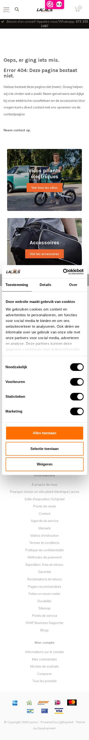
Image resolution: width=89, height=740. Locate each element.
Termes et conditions (44, 543)
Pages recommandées (44, 586)
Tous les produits (45, 681)
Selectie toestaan (44, 449)
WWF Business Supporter (45, 623)
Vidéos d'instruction (44, 535)
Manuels (44, 528)
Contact (44, 513)
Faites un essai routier (45, 594)
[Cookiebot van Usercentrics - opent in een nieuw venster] (63, 272)
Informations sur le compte (44, 652)
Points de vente (44, 506)
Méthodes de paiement (44, 557)
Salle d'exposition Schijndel (44, 499)
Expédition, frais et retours (44, 564)
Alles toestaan (44, 433)
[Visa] (59, 710)
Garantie (44, 572)
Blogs (44, 630)
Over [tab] (73, 285)
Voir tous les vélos (44, 187)
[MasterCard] (72, 702)
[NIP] (45, 710)
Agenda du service (44, 521)
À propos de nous (44, 484)
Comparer (44, 674)
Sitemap (44, 608)
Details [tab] (45, 285)
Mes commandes (44, 659)
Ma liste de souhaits (44, 666)
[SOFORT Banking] (43, 702)
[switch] (73, 382)
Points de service (44, 616)
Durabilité (44, 601)
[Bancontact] (30, 710)
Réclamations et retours (44, 579)
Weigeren (44, 464)
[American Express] (15, 702)
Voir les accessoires (44, 254)
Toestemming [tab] (16, 285)
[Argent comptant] (29, 702)
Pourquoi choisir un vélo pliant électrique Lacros (44, 492)
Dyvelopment (46, 728)
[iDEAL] (58, 702)
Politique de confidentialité (44, 550)
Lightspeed (65, 722)
